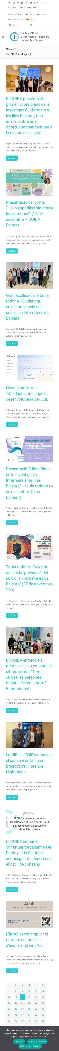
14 (16, 997)
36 (43, 1015)
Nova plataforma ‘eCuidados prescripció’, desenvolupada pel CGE (27, 393)
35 (36, 1015)
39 (22, 1021)
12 (43, 991)
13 (9, 997)
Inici (8, 54)
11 (36, 991)
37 (9, 1021)
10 (29, 991)
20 (16, 1003)
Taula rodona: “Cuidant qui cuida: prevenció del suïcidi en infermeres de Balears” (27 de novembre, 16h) (29, 578)
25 (9, 1009)
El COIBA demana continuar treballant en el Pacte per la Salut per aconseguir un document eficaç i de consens (28, 853)
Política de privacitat (30, 1046)
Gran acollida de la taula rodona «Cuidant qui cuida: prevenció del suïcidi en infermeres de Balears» (27, 307)
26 (16, 1009)
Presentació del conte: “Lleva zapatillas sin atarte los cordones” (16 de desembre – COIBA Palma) (29, 213)
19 (9, 1003)
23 (36, 1003)
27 (22, 1009)
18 (43, 997)
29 (36, 1009)
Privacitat (12, 8)
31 (9, 1015)
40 (29, 1021)
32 (16, 1015)
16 (29, 997)
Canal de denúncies (27, 8)
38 (16, 1021)
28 (29, 1009)
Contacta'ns (13, 14)
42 (43, 1021)
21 (22, 1003)
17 (36, 997)
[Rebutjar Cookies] (55, 1038)
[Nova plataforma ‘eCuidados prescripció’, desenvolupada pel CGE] (29, 368)
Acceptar (19, 1041)
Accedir (11, 158)
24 (43, 1003)
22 (29, 1003)
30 (43, 1009)
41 (36, 1021)
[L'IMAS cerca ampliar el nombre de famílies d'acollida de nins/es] (29, 914)
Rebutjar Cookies (37, 1041)
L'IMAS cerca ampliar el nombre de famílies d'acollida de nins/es (27, 940)
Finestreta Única (15, 19)
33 (22, 1015)
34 (29, 1015)
